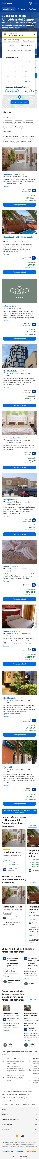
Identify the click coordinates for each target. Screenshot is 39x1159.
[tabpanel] (19, 71)
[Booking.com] (7, 3)
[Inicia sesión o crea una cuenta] (30, 3)
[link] (8, 122)
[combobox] (20, 35)
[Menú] (36, 3)
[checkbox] (29, 61)
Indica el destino (12, 33)
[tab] (11, 45)
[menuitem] (9, 9)
